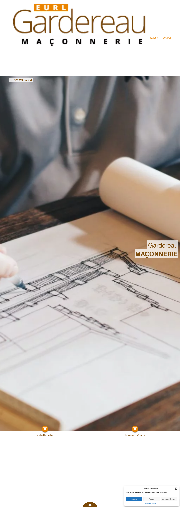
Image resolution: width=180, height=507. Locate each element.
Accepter (134, 499)
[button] (176, 488)
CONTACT (167, 38)
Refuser (151, 499)
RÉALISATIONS (151, 38)
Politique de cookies (150, 503)
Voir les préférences (169, 499)
